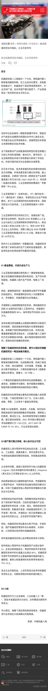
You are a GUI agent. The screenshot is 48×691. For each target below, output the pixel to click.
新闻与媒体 (22, 43)
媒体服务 (24, 672)
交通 (38, 665)
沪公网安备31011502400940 (13, 682)
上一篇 (5, 637)
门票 (7, 665)
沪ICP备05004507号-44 (32, 682)
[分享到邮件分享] (15, 63)
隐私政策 (6, 685)
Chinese (36, 3)
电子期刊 (24, 657)
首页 (12, 43)
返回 (24, 637)
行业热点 (33, 43)
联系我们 (9, 672)
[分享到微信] (10, 63)
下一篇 (42, 637)
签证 (23, 665)
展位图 (39, 657)
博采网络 (43, 686)
